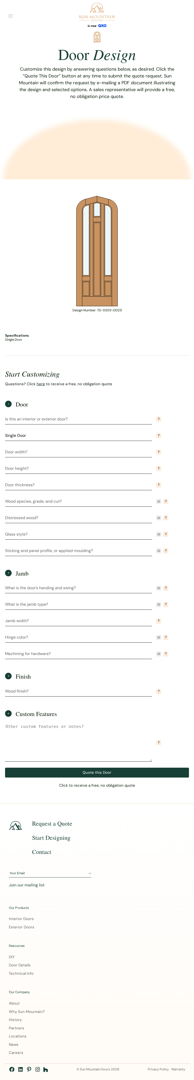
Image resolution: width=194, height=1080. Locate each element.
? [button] (159, 419)
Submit (89, 873)
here (41, 383)
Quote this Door (97, 772)
